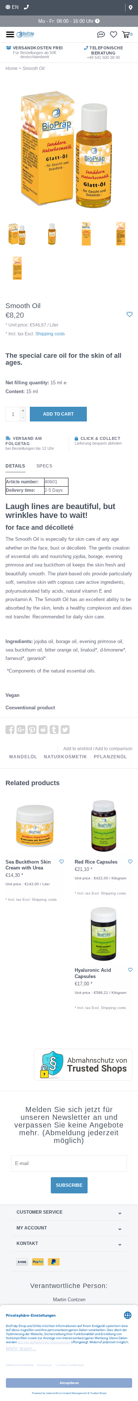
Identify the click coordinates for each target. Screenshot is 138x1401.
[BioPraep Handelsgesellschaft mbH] (25, 34)
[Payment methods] (24, 1261)
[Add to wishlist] (129, 315)
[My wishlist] (113, 34)
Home (12, 68)
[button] (101, 34)
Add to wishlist (77, 748)
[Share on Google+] (21, 729)
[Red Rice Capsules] (104, 825)
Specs (44, 466)
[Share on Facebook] (10, 729)
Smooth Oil (33, 68)
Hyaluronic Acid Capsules (93, 973)
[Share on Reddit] (43, 729)
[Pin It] (32, 729)
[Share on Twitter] (65, 729)
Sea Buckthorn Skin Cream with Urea (28, 865)
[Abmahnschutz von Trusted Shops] (75, 1064)
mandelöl (23, 756)
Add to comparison (113, 748)
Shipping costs (50, 333)
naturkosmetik (65, 756)
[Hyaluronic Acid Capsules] (104, 934)
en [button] (14, 7)
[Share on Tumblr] (54, 729)
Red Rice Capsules (96, 862)
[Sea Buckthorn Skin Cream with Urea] (35, 825)
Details (15, 466)
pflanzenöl (110, 756)
